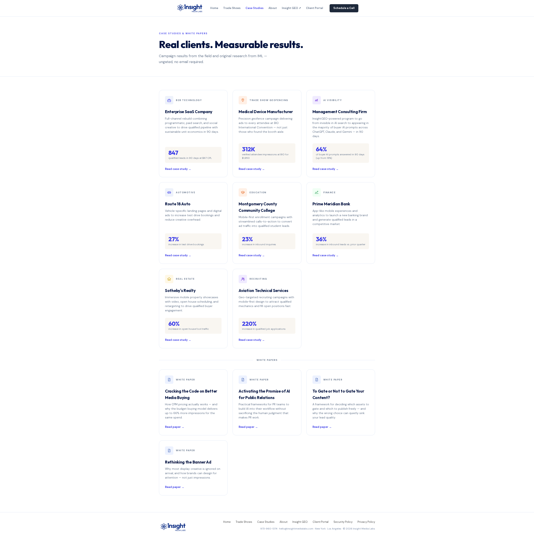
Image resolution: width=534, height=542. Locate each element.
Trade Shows (232, 8)
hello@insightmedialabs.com (296, 528)
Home (214, 8)
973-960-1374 (268, 528)
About (272, 8)
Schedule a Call (344, 8)
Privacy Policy (366, 522)
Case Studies (254, 8)
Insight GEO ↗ (291, 8)
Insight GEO (300, 522)
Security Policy (343, 522)
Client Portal (314, 8)
